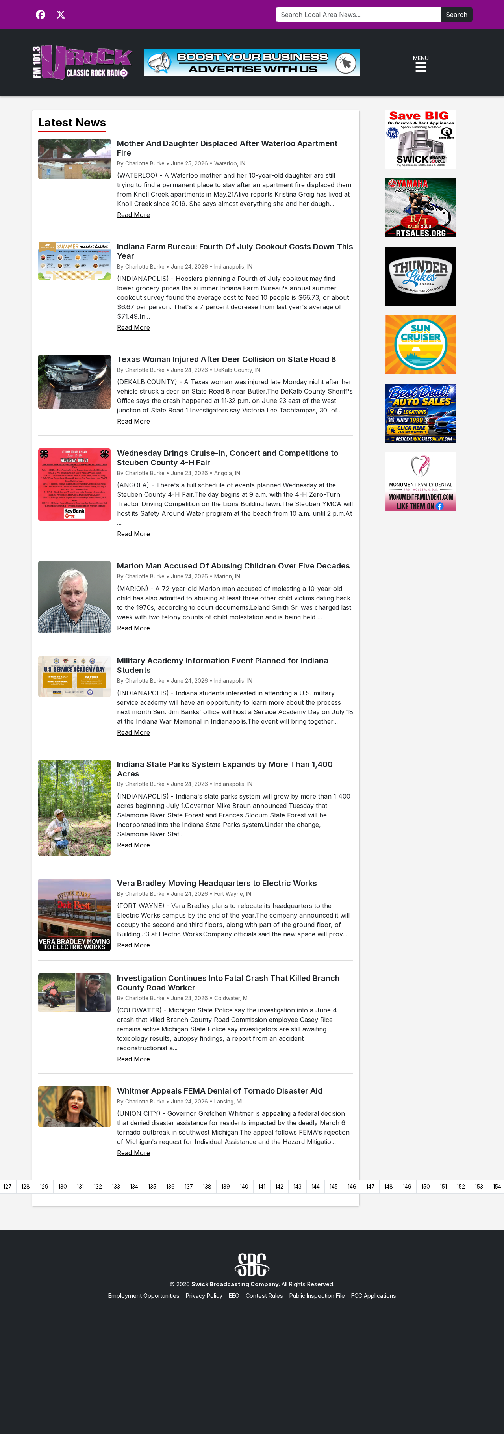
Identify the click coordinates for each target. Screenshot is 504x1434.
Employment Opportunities (144, 1295)
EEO (234, 1295)
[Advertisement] (252, 1359)
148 (388, 1186)
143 (297, 1186)
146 (352, 1186)
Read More (133, 215)
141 (261, 1186)
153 (479, 1186)
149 (407, 1186)
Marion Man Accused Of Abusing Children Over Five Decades (233, 565)
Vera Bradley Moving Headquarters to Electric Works (217, 883)
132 (98, 1186)
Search (456, 15)
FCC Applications (373, 1295)
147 (370, 1186)
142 (279, 1186)
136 (170, 1186)
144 (315, 1186)
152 (461, 1186)
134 (134, 1186)
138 (207, 1186)
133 (116, 1186)
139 (225, 1186)
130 (62, 1186)
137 (189, 1186)
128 (25, 1186)
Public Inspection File (317, 1295)
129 (44, 1186)
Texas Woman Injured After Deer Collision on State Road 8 (226, 359)
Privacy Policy (204, 1295)
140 (244, 1186)
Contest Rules (264, 1295)
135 (152, 1186)
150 (425, 1186)
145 (334, 1186)
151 (443, 1186)
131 (80, 1186)
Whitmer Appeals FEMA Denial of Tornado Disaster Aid (219, 1091)
